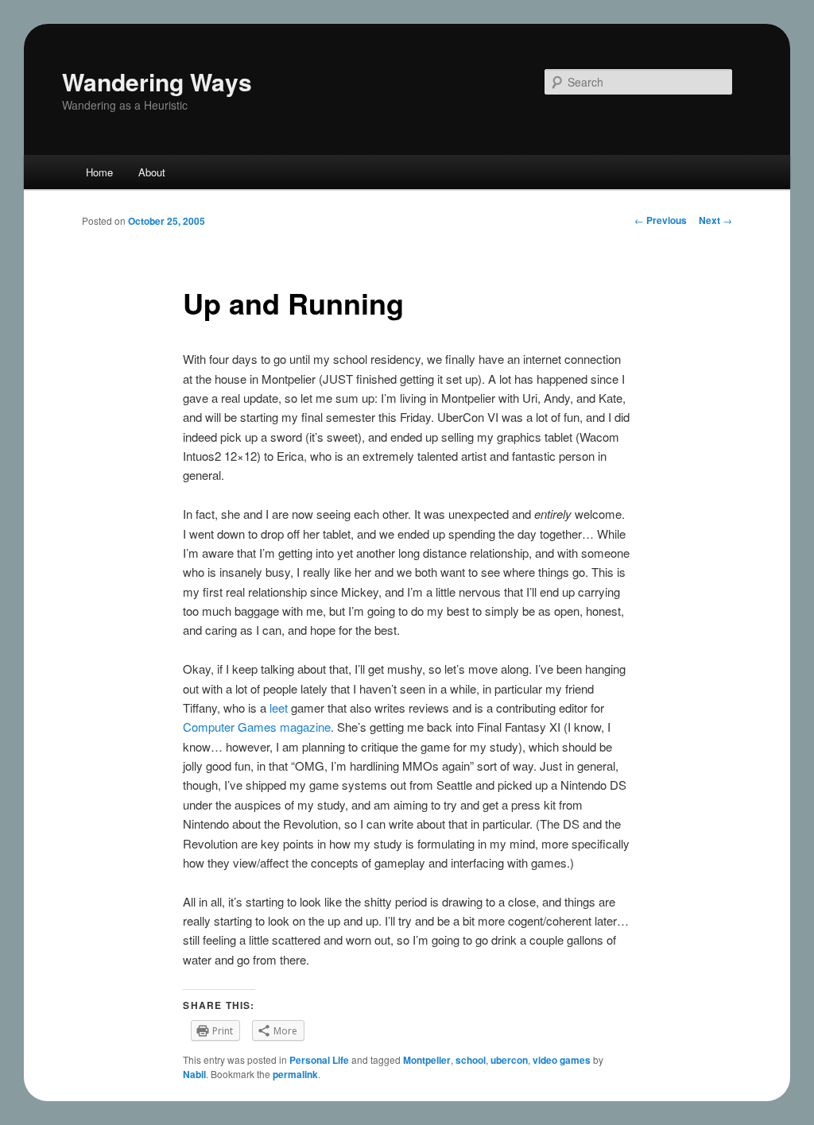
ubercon (509, 1060)
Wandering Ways (157, 81)
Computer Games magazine (257, 726)
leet (278, 707)
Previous (660, 220)
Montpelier (427, 1060)
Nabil (194, 1074)
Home (99, 172)
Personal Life (319, 1060)
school (470, 1060)
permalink (295, 1074)
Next (715, 220)
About (151, 172)
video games (562, 1060)
